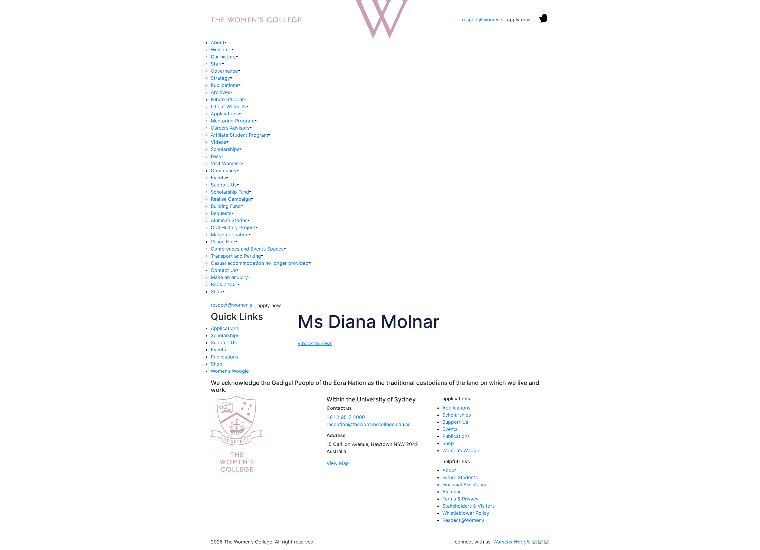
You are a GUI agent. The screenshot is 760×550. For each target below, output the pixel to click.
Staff (216, 64)
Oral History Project (233, 227)
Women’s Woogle (230, 371)
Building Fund (226, 206)
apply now (519, 20)
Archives (220, 92)
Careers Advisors (230, 128)
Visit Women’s (226, 163)
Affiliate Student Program (239, 135)
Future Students (460, 477)
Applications (225, 114)
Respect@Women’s (463, 520)
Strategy (220, 78)
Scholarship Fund (230, 192)
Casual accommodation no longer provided (259, 263)
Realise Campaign (231, 199)
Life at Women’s (228, 106)
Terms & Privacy (460, 499)
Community (224, 170)
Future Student (227, 99)
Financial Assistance (464, 484)
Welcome (221, 49)
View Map (338, 463)
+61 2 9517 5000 (346, 417)
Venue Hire (223, 242)
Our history (223, 57)
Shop (216, 291)
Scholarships (225, 149)
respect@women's (482, 20)
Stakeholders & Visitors (468, 506)
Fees (216, 156)
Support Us (224, 185)
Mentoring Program (232, 121)
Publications (224, 85)
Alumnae (452, 492)
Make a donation (229, 234)
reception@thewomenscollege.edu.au (369, 424)
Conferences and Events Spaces (247, 249)
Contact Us (223, 270)
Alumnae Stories (229, 220)
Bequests (221, 213)
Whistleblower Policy (465, 513)
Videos (218, 142)
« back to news (315, 343)
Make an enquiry (229, 277)
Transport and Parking (236, 256)
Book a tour (224, 284)
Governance (224, 71)
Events (218, 178)
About (217, 42)
